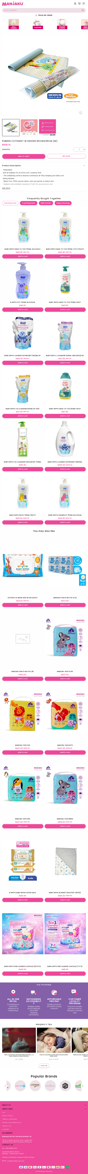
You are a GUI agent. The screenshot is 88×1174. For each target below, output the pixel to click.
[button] (84, 3)
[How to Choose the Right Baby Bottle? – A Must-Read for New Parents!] (19, 1040)
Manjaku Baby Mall (46, 1171)
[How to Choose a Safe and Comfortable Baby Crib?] (54, 1040)
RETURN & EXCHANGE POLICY (11, 1122)
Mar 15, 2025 (53, 1059)
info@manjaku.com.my (15, 1161)
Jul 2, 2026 (19, 1059)
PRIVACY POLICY (7, 1116)
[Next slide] (82, 1086)
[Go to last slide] (5, 1086)
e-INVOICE (5, 1129)
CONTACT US (6, 1126)
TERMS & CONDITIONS (9, 1119)
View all (44, 1066)
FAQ (3, 1112)
